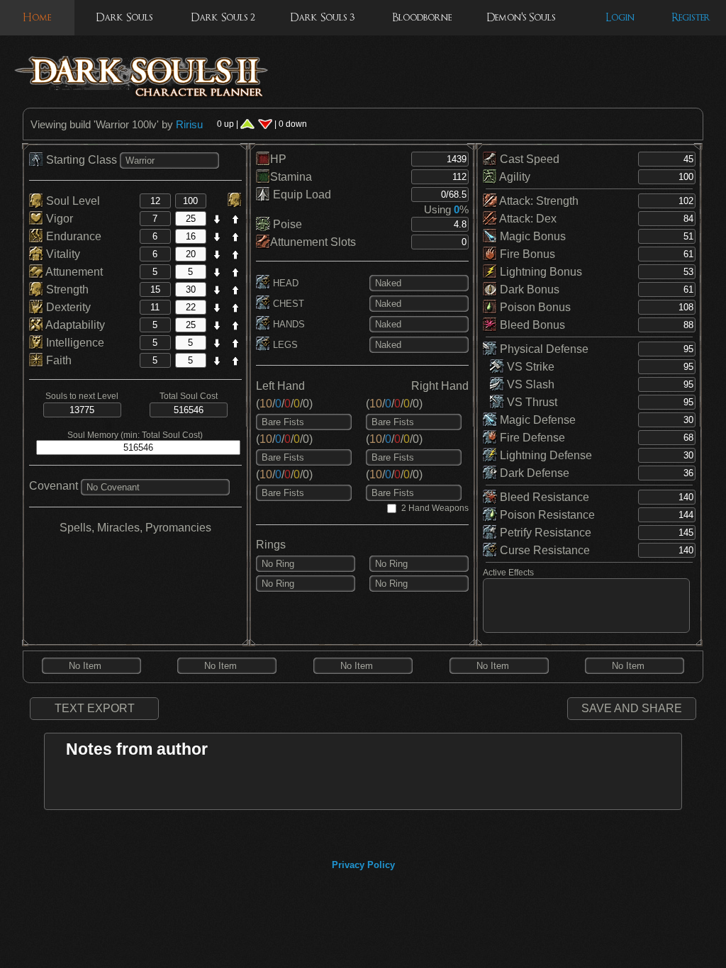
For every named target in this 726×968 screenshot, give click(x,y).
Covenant (53, 486)
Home (37, 17)
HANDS (287, 324)
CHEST (287, 303)
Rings (271, 545)
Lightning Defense (544, 455)
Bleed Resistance (543, 497)
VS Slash (529, 384)
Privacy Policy (363, 865)
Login (620, 17)
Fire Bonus (526, 254)
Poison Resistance (546, 515)
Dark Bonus (528, 289)
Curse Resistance (543, 550)
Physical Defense (542, 349)
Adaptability (74, 325)
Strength (66, 289)
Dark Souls (124, 17)
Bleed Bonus (531, 325)
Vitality (61, 254)
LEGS (284, 344)
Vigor (58, 219)
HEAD (284, 283)
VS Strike (529, 367)
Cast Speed (528, 159)
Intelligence (73, 343)
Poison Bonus (534, 307)
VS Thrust (530, 402)
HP (278, 159)
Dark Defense (533, 473)
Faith (57, 360)
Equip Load (300, 194)
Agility (513, 177)
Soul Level (71, 201)
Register (690, 17)
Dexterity (67, 307)
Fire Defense (531, 438)
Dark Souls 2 (223, 17)
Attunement (73, 272)
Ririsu (189, 124)
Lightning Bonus (539, 272)
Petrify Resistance (544, 533)
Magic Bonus (531, 236)
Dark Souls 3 (322, 17)
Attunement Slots (313, 242)
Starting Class (81, 160)
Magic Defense (536, 420)
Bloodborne (422, 17)
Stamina (291, 177)
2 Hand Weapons (435, 508)
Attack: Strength (538, 201)
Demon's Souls (520, 17)
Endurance (72, 236)
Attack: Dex (527, 219)
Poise (286, 224)
